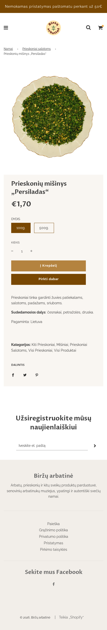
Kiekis (15, 242)
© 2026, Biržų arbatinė (35, 617)
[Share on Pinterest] (36, 374)
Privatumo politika (53, 537)
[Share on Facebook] (12, 374)
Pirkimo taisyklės (53, 549)
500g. (44, 228)
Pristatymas (53, 543)
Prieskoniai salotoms (36, 49)
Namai (8, 49)
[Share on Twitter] (24, 374)
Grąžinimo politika (53, 530)
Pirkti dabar (49, 279)
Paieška (53, 524)
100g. (20, 228)
